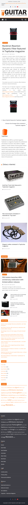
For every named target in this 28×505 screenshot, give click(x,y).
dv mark (22, 387)
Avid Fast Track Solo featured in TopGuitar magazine (11, 186)
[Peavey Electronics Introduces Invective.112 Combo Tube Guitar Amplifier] (5, 305)
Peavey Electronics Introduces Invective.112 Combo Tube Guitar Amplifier (18, 304)
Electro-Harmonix (17, 390)
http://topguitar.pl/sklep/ (8, 91)
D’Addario (3, 390)
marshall (22, 395)
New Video (3, 377)
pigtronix (24, 397)
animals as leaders (4, 387)
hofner (25, 392)
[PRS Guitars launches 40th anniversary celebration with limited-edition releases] (14, 265)
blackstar (9, 387)
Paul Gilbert (17, 397)
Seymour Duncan (21, 400)
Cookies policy (4, 472)
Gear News (4, 274)
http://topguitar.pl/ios (7, 95)
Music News (3, 373)
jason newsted (8, 395)
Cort (13, 387)
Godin (23, 392)
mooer (5, 397)
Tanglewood (8, 402)
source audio (3, 402)
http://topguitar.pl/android (8, 96)
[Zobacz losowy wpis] (25, 19)
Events (2, 364)
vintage (3, 405)
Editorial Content (5, 487)
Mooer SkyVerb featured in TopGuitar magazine (14, 120)
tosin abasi (25, 402)
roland (13, 400)
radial (9, 400)
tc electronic (16, 402)
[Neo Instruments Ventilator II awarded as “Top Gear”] (14, 195)
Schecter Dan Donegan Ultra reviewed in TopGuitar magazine (15, 124)
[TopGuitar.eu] (2, 19)
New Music (3, 375)
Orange (12, 397)
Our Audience (4, 490)
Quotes (2, 379)
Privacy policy (4, 474)
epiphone (3, 393)
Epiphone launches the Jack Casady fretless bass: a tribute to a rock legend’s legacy (18, 313)
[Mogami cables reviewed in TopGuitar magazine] (14, 223)
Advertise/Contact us (5, 485)
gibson (19, 393)
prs (2, 400)
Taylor (11, 402)
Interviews (3, 371)
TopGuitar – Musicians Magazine (8, 493)
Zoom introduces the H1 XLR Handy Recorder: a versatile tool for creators (18, 296)
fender (10, 393)
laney (16, 395)
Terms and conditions (6, 477)
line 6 (18, 395)
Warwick (9, 405)
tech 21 (21, 402)
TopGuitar (13, 54)
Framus (14, 393)
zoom (14, 405)
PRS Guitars (5, 400)
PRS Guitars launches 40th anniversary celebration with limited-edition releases (12, 279)
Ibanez (3, 395)
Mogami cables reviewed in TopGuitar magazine (13, 245)
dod (20, 387)
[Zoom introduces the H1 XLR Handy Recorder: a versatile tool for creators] (5, 297)
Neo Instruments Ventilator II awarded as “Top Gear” (11, 214)
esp (7, 393)
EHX (10, 390)
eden (7, 390)
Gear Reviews (5, 42)
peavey (21, 397)
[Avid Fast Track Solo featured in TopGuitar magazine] (14, 168)
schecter (16, 400)
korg (14, 395)
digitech (17, 387)
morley (8, 397)
